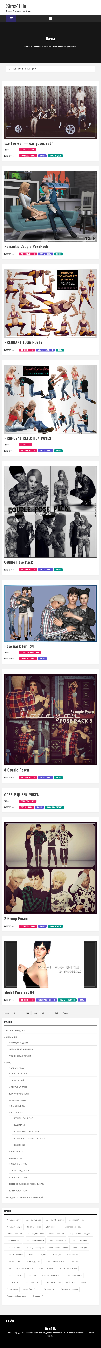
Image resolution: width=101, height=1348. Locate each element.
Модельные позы (45, 350)
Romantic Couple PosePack (26, 246)
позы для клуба (80, 1248)
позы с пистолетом (68, 1268)
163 (27, 1013)
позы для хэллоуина (37, 1254)
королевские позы (73, 1227)
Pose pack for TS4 (19, 646)
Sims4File (16, 6)
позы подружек (28, 801)
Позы (42, 156)
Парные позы (45, 254)
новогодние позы (36, 1234)
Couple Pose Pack (18, 562)
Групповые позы (28, 156)
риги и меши (12, 1289)
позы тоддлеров (31, 1282)
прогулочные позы (52, 1282)
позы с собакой (14, 1275)
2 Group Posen (16, 918)
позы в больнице (79, 1241)
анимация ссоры (76, 1220)
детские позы (52, 1227)
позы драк (57, 1254)
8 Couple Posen (16, 770)
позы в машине (27, 150)
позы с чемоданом (73, 1275)
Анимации (11, 1037)
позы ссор (25, 445)
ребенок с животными (76, 1282)
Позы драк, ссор (19, 1074)
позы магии (72, 1254)
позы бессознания (58, 1241)
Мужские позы (18, 1152)
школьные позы (39, 1296)
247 (56, 1013)
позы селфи (75, 1261)
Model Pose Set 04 (19, 992)
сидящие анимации (69, 1289)
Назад (6, 1013)
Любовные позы (28, 254)
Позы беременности (24, 1118)
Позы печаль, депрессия (26, 1132)
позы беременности (35, 1241)
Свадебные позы (19, 1177)
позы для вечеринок (58, 1248)
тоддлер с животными (16, 1296)
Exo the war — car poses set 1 (29, 143)
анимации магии (14, 1220)
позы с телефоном (50, 1275)
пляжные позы (13, 1241)
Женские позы (27, 350)
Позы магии (20, 1125)
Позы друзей (55, 156)
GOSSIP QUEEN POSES (21, 794)
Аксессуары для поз (16, 1030)
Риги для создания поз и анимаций (24, 1197)
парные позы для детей (81, 1234)
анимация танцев (14, 1227)
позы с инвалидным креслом (20, 1268)
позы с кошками (46, 1268)
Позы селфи (20, 1145)
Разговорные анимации (21, 1049)
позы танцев (12, 1282)
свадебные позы (30, 1289)
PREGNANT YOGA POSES (23, 342)
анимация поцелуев (55, 1220)
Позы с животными (18, 1191)
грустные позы (34, 1227)
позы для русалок (15, 1254)
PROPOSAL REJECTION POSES (27, 438)
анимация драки (33, 1220)
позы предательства (30, 652)
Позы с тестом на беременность (30, 1138)
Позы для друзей (54, 807)
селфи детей (49, 1289)
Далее (65, 1013)
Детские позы (18, 1106)
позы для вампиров (35, 1248)
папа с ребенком (57, 1234)
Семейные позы (19, 1087)
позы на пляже (13, 1261)
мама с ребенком (15, 1234)
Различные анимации (20, 1056)
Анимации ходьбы (18, 1043)
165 (42, 1013)
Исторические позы (46, 1000)
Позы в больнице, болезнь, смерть (26, 1184)
